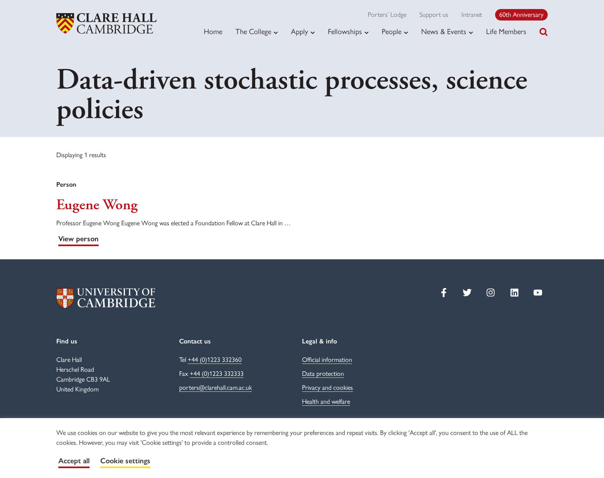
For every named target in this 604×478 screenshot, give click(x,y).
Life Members (506, 31)
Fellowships (345, 31)
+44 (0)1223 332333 (217, 373)
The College (253, 31)
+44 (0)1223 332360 (215, 360)
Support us (434, 14)
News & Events (443, 31)
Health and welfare (326, 401)
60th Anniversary (521, 14)
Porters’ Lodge (387, 14)
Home (213, 31)
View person (78, 238)
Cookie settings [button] (125, 460)
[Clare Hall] (106, 23)
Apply (299, 31)
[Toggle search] (543, 32)
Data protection (323, 373)
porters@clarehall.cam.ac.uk (215, 387)
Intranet (471, 14)
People (391, 31)
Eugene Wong (97, 205)
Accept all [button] (74, 460)
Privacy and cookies (327, 387)
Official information (327, 360)
